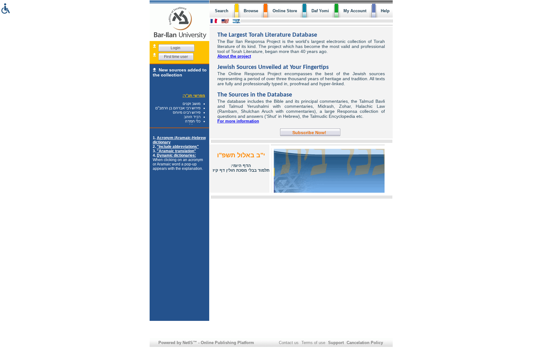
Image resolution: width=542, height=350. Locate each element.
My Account (354, 10)
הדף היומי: (241, 168)
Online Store (285, 10)
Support (336, 342)
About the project (234, 56)
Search (221, 10)
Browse (251, 10)
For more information (238, 121)
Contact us (289, 342)
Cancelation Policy (365, 342)
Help (385, 10)
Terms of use (313, 342)
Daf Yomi (320, 10)
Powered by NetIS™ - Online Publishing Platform (206, 342)
